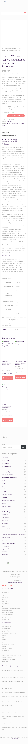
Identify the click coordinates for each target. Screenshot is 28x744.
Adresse (4, 605)
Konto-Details (5, 603)
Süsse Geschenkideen (7, 529)
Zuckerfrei (4, 551)
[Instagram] (8, 585)
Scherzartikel (5, 520)
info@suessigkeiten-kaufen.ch (15, 582)
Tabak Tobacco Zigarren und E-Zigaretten (13, 534)
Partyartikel (5, 514)
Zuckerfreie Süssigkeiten (8, 612)
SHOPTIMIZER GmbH (16, 738)
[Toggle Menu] (25, 13)
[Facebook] (3, 585)
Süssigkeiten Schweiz (7, 616)
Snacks (3, 526)
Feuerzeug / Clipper (7, 472)
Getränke (4, 483)
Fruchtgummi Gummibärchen (9, 477)
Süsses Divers (5, 531)
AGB (3, 595)
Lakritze (4, 503)
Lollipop (4, 509)
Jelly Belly (4, 492)
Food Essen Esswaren (7, 474)
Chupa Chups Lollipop (7, 469)
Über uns (4, 601)
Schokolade (5, 523)
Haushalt (4, 489)
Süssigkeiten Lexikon (7, 617)
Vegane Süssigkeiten (7, 610)
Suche (3, 444)
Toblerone (4, 540)
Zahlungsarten (5, 592)
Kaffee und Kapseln (7, 494)
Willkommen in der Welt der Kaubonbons (11, 712)
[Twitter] (5, 585)
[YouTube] (11, 585)
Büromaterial (5, 463)
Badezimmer (5, 457)
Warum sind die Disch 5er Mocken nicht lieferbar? (13, 692)
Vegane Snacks (5, 549)
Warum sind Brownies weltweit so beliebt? (12, 701)
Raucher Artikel (5, 517)
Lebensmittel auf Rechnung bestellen (11, 608)
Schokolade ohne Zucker (8, 709)
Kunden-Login (5, 619)
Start (3, 48)
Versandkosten (17, 74)
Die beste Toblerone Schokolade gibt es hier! (12, 681)
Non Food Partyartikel (7, 512)
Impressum (5, 597)
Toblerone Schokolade (7, 614)
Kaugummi (7, 48)
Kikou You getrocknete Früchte (9, 685)
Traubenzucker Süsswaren (8, 543)
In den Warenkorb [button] (7, 378)
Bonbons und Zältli (6, 460)
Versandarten (5, 594)
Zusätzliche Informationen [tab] (9, 135)
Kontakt (4, 599)
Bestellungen (5, 606)
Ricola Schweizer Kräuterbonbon (10, 688)
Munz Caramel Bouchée (7, 674)
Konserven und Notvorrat (8, 500)
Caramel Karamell (6, 466)
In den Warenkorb (16, 115)
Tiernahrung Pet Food (7, 537)
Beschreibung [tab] (5, 132)
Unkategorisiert (6, 546)
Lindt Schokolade (6, 506)
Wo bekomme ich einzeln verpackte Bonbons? (13, 670)
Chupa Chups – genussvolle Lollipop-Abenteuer (13, 677)
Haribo (3, 486)
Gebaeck (4, 480)
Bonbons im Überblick (7, 705)
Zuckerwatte (5, 554)
